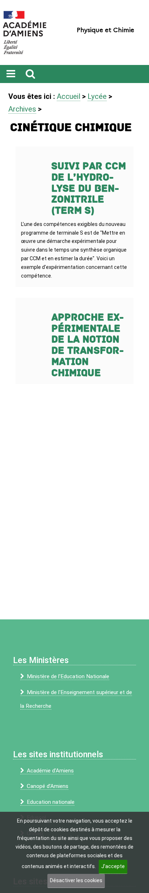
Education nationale (50, 802)
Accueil (68, 96)
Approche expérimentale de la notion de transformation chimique (87, 345)
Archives (22, 109)
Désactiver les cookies (76, 880)
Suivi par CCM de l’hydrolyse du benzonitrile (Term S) (88, 188)
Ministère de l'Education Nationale (68, 676)
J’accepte (113, 866)
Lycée (97, 96)
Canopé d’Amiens (47, 786)
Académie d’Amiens (50, 770)
